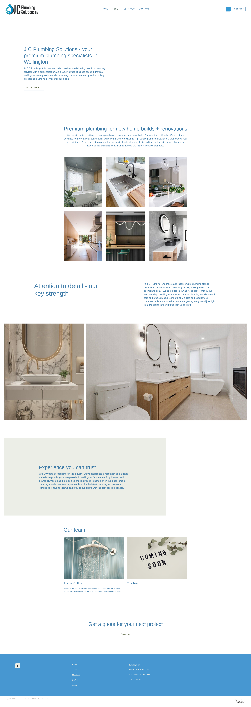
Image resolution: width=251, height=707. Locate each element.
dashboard (21, 699)
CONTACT (144, 9)
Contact (75, 685)
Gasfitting (76, 680)
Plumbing (76, 675)
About (74, 670)
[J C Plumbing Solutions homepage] (29, 9)
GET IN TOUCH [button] (33, 87)
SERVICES (129, 9)
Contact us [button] (125, 634)
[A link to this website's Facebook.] (228, 9)
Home (74, 665)
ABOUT (116, 9)
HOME (105, 9)
